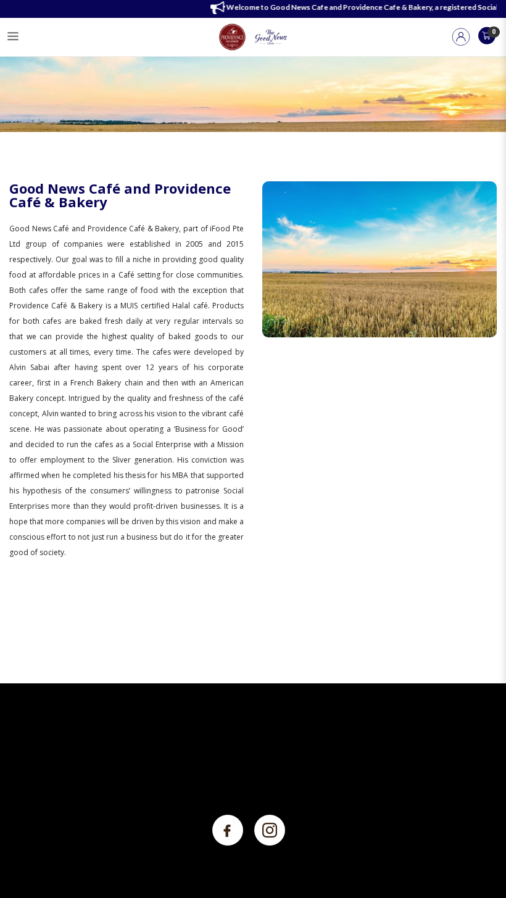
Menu (20, 737)
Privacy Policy (195, 737)
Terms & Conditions (207, 756)
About (19, 756)
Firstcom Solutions (437, 884)
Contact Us (29, 774)
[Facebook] (228, 829)
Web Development (327, 884)
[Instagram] (269, 829)
